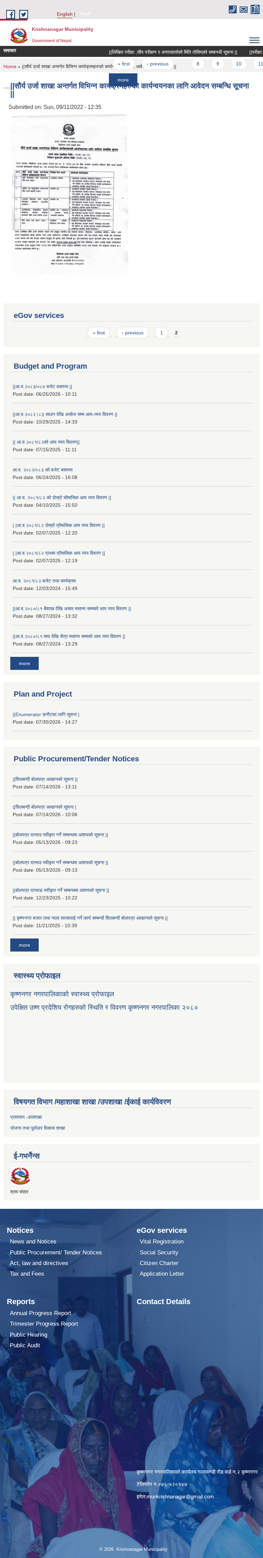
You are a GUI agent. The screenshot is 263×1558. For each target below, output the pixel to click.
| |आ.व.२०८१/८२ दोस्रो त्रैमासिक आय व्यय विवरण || (59, 525)
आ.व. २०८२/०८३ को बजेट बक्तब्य (43, 470)
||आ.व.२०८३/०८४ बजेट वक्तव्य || (42, 386)
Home (9, 66)
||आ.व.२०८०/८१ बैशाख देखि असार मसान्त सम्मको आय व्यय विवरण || (72, 608)
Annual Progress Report (40, 1313)
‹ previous (139, 63)
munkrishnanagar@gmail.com (180, 1496)
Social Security (159, 1252)
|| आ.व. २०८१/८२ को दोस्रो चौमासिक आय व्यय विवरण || (62, 497)
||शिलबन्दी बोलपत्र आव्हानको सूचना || (45, 779)
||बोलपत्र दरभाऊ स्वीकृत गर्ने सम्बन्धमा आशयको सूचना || (61, 890)
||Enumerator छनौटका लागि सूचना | (46, 714)
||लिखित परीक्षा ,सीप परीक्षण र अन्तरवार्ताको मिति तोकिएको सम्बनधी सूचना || (155, 52)
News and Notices (33, 1241)
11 (242, 63)
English (65, 14)
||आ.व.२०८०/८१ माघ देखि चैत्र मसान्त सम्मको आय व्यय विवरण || (69, 636)
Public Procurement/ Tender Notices (56, 1252)
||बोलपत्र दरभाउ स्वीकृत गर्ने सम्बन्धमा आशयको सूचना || (60, 834)
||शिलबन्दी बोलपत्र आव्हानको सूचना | (44, 807)
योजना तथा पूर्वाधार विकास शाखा (37, 1128)
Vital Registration (162, 1241)
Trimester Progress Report (44, 1324)
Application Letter (162, 1274)
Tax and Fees (27, 1274)
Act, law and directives (39, 1263)
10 (220, 63)
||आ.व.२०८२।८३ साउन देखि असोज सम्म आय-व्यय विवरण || (65, 414)
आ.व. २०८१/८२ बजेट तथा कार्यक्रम (44, 581)
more (105, 80)
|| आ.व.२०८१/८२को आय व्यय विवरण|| (46, 442)
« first (106, 63)
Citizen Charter (159, 1263)
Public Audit (25, 1345)
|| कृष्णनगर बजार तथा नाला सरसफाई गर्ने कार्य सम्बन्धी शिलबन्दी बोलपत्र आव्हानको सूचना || (90, 918)
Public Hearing (28, 1335)
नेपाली (85, 14)
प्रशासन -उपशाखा (26, 1117)
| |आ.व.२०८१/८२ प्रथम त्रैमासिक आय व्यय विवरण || (59, 553)
